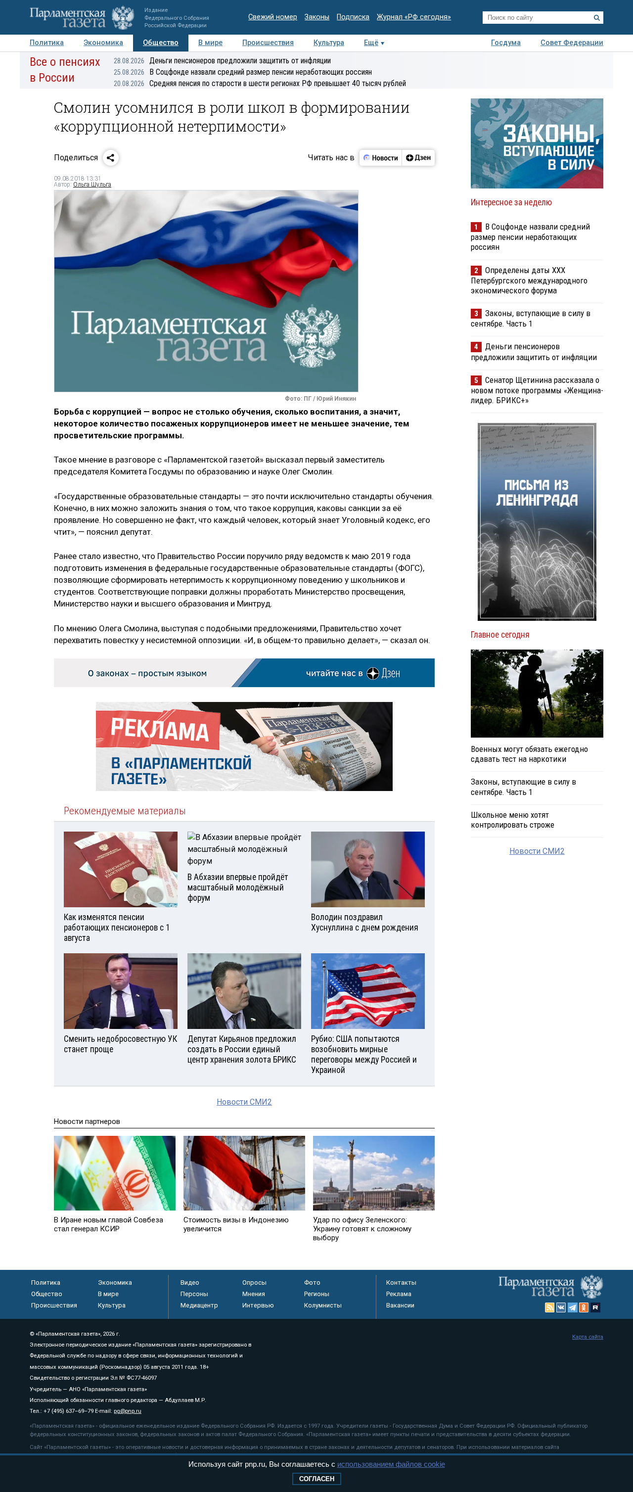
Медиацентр (199, 1305)
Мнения (253, 1294)
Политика (47, 43)
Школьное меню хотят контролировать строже (512, 820)
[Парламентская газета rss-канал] (550, 1307)
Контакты (401, 1282)
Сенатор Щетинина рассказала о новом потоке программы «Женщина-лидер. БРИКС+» (537, 390)
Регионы (316, 1294)
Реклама (398, 1294)
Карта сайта (587, 1337)
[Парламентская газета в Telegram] (573, 1307)
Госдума (506, 43)
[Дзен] (418, 158)
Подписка (353, 17)
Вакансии (400, 1305)
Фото (312, 1282)
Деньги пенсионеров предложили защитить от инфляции (222, 60)
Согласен (316, 1479)
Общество (161, 43)
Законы (317, 17)
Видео (190, 1282)
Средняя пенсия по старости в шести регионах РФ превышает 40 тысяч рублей (260, 83)
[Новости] (381, 158)
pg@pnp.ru (127, 1411)
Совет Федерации (572, 43)
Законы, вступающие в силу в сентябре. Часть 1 (530, 318)
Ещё (371, 43)
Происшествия (268, 43)
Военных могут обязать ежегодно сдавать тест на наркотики (529, 754)
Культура (329, 43)
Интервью (258, 1305)
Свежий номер (272, 17)
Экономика (103, 43)
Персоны (194, 1294)
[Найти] (596, 17)
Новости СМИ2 (244, 1102)
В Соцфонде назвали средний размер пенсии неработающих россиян (243, 72)
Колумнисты (323, 1305)
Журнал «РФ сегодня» (414, 17)
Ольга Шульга (92, 184)
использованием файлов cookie (391, 1464)
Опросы (254, 1282)
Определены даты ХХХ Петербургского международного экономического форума (529, 280)
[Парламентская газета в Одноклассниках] (584, 1307)
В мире (210, 43)
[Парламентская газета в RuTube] (595, 1307)
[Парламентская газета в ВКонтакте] (561, 1307)
